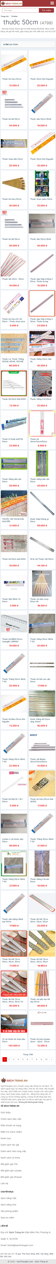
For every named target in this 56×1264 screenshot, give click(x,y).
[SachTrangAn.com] (16, 3)
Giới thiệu (6, 1112)
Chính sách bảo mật (11, 1119)
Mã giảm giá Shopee (11, 1177)
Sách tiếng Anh (8, 1204)
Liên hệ (4, 1183)
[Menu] (52, 3)
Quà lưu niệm (7, 1217)
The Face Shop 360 (30, 1254)
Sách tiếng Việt (8, 1198)
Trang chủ (5, 16)
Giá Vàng (44, 1254)
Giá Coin (7, 1256)
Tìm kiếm (46, 10)
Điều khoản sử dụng (11, 1125)
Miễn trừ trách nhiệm (11, 1131)
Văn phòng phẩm (9, 1211)
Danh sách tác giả (10, 1144)
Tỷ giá (18, 1254)
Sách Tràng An (41, 1261)
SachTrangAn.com (25, 1261)
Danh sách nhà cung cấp (13, 1151)
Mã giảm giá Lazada (11, 1170)
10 (46, 1059)
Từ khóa (14, 16)
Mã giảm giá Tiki (9, 1164)
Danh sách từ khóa (10, 1157)
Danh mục (6, 1138)
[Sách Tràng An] (14, 1080)
